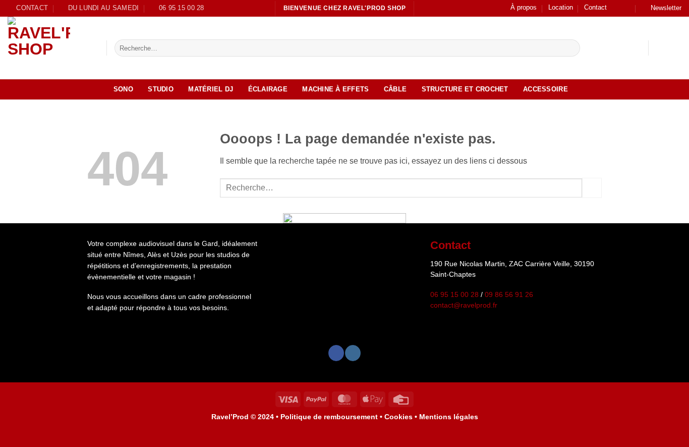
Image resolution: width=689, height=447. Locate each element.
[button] (661, 8)
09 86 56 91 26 (509, 295)
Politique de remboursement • (331, 417)
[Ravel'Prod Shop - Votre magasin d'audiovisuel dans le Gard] (49, 48)
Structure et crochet (465, 89)
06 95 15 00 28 (454, 295)
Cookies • (401, 417)
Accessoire (545, 89)
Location (560, 7)
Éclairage (268, 89)
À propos (523, 7)
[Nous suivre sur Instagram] (627, 8)
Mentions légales (448, 417)
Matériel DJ (210, 89)
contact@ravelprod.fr (463, 305)
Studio (161, 89)
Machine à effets (335, 89)
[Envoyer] (570, 48)
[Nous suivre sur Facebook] (617, 8)
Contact (595, 7)
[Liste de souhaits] (660, 48)
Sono (123, 89)
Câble (395, 89)
